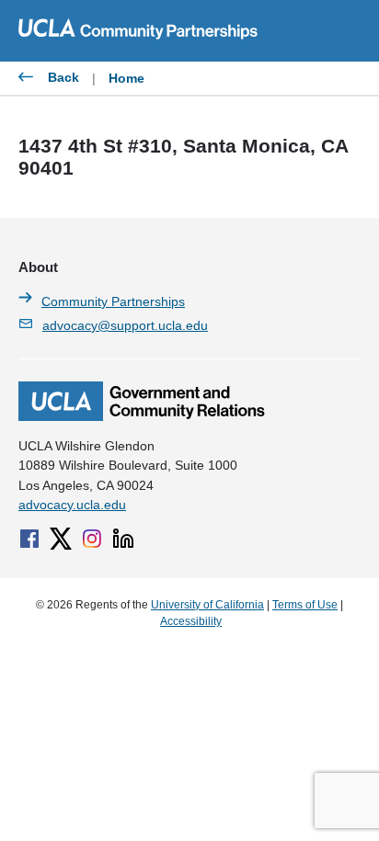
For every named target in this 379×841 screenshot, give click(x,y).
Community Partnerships (113, 301)
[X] (61, 539)
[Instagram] (92, 539)
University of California (207, 604)
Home (126, 78)
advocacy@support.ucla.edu (125, 325)
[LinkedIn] (123, 539)
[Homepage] (141, 416)
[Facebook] (29, 539)
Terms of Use (305, 604)
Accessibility (191, 621)
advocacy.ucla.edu (72, 504)
